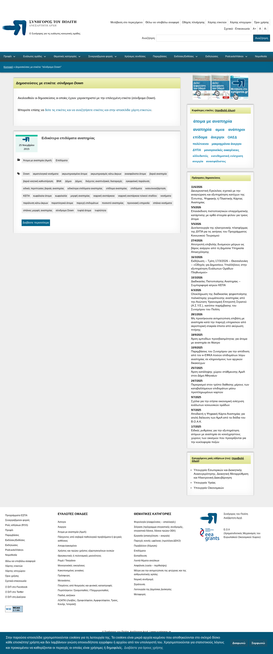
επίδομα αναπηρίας (116, 188)
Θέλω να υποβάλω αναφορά (162, 22)
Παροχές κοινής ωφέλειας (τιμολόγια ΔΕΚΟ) (157, 540)
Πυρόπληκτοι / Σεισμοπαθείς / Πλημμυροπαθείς (83, 590)
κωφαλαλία (61, 195)
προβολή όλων (225, 110)
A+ (254, 28)
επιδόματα (136, 188)
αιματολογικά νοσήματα (45, 173)
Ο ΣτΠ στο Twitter (14, 592)
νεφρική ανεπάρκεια (104, 195)
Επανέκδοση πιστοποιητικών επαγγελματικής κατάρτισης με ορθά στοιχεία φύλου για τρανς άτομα (219, 214)
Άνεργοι (62, 527)
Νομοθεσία (261, 56)
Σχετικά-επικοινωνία (15, 581)
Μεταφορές (140, 594)
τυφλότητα (100, 210)
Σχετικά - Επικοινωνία (237, 28)
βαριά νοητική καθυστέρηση (38, 181)
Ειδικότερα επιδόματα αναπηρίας (68, 138)
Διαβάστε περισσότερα (36, 222)
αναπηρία (202, 129)
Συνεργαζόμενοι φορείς (100, 56)
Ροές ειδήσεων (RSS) (16, 525)
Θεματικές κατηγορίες (65, 56)
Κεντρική (8, 67)
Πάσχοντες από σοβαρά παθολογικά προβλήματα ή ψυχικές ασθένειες (90, 538)
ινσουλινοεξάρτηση (155, 188)
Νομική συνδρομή (143, 579)
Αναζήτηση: (149, 38)
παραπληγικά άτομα (62, 203)
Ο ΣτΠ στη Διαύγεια (15, 597)
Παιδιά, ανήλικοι (66, 595)
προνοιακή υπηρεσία (138, 203)
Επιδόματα (62, 160)
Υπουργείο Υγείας (205, 482)
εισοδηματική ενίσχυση (227, 155)
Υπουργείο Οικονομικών (209, 487)
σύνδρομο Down (65, 210)
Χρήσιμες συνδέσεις (135, 56)
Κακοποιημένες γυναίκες (71, 570)
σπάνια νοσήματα (162, 203)
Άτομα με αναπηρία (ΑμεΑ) (37, 160)
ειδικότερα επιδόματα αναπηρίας (85, 188)
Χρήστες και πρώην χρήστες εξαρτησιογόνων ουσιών (86, 550)
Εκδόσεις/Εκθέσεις (184, 56)
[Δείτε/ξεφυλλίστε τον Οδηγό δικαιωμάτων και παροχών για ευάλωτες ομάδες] (202, 98)
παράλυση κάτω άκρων (35, 203)
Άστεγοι (62, 522)
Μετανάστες (64, 580)
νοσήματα (165, 195)
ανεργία (197, 161)
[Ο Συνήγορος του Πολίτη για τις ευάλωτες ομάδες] (42, 36)
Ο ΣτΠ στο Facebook (16, 587)
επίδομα (200, 137)
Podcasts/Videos (234, 56)
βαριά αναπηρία (158, 173)
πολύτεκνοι (201, 143)
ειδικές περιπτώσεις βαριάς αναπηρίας (43, 188)
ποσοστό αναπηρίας (113, 203)
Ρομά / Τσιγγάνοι (67, 560)
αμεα (219, 129)
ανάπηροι (236, 129)
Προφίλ (8, 56)
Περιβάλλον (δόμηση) (145, 545)
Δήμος (78, 181)
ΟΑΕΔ (232, 137)
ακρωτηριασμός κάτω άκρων (106, 173)
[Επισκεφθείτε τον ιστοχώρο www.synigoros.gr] (239, 98)
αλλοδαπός (200, 155)
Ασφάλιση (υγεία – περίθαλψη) (150, 565)
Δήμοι (68, 181)
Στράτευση (139, 584)
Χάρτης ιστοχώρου (240, 22)
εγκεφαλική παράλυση (137, 181)
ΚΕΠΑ (26, 195)
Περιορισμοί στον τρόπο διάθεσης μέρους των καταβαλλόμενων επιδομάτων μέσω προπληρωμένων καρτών (220, 388)
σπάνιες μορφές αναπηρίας (37, 210)
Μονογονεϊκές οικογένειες (71, 565)
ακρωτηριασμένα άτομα (74, 173)
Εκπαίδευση (140, 555)
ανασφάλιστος (216, 161)
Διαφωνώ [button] (238, 643)
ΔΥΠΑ (197, 150)
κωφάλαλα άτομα (42, 195)
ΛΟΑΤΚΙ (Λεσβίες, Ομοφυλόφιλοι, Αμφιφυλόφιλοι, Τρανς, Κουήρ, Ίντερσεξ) (88, 602)
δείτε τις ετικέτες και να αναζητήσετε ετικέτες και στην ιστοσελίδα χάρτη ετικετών (98, 110)
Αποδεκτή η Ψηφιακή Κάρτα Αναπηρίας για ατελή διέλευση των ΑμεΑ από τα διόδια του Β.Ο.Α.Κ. (218, 417)
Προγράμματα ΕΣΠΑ (16, 515)
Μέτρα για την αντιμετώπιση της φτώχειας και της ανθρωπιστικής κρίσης (160, 572)
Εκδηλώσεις (211, 56)
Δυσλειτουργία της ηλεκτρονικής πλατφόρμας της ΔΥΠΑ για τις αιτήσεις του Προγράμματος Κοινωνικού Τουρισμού (219, 231)
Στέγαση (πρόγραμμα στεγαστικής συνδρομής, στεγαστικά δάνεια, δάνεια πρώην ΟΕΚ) (158, 529)
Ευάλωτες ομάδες (32, 56)
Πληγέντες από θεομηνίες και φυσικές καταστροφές (85, 585)
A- (265, 28)
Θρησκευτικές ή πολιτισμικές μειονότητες (79, 555)
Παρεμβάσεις (160, 56)
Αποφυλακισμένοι (67, 545)
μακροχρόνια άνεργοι (226, 143)
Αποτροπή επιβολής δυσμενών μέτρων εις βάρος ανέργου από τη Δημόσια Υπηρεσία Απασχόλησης (217, 248)
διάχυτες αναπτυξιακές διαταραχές (104, 181)
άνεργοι (217, 137)
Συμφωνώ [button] (258, 643)
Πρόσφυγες (64, 575)
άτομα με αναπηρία (212, 121)
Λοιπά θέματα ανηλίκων (146, 560)
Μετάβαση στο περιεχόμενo (126, 22)
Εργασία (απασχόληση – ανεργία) (152, 535)
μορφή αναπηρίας (80, 195)
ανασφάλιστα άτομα (135, 173)
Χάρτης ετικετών (217, 22)
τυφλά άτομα (84, 210)
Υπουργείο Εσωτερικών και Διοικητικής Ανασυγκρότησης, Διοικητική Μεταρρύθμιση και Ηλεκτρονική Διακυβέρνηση (221, 473)
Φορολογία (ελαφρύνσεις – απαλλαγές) (155, 522)
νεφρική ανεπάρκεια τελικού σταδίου (137, 195)
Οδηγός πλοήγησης (193, 22)
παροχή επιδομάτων (87, 203)
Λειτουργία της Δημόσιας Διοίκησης (153, 589)
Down (26, 173)
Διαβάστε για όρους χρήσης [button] (143, 647)
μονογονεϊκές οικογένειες (221, 150)
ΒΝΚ (59, 181)
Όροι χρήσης (261, 22)
